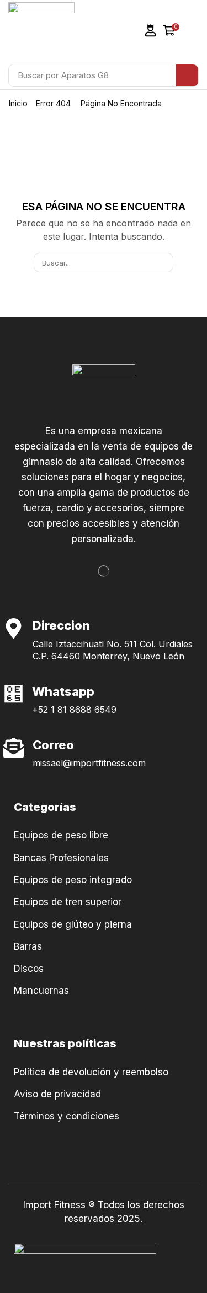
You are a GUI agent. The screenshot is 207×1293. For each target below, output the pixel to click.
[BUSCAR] (163, 262)
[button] (150, 30)
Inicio (18, 103)
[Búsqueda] (187, 75)
